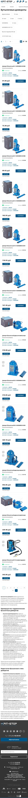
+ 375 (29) (14, 736)
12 (12, 590)
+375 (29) (15, 762)
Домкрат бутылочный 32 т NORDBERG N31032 (14, 380)
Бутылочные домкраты (7, 68)
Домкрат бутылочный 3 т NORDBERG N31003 (13, 66)
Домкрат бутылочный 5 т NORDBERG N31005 (13, 111)
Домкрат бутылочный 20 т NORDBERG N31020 (14, 290)
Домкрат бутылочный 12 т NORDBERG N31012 (14, 201)
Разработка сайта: (11, 796)
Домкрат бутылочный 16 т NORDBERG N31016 (14, 245)
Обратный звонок (14, 739)
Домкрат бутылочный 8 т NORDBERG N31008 (13, 156)
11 (24, 587)
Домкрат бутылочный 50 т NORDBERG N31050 (14, 425)
